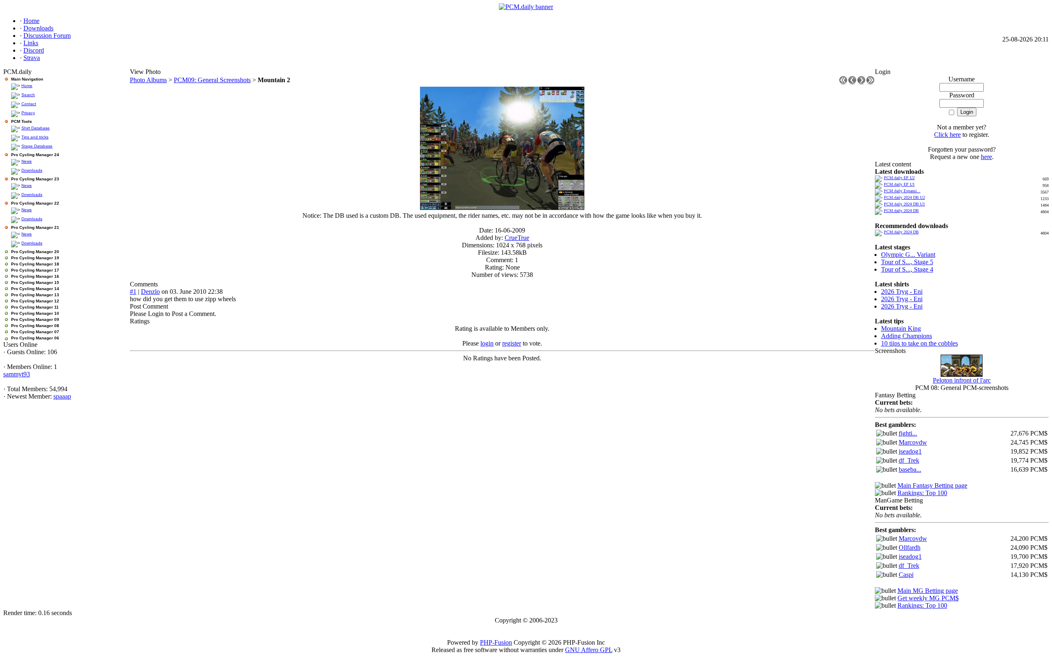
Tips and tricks (34, 137)
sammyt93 (16, 374)
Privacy (28, 113)
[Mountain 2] (502, 207)
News (26, 161)
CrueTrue (517, 237)
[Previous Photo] (852, 82)
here (986, 156)
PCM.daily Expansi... (902, 191)
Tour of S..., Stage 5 (907, 261)
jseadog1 (910, 451)
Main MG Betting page (927, 590)
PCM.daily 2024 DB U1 (904, 204)
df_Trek (909, 460)
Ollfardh (909, 547)
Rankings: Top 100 (922, 492)
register (511, 343)
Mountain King (901, 328)
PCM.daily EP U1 (899, 184)
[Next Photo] (861, 82)
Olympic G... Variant (908, 254)
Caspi (906, 574)
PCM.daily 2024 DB (901, 210)
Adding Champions (906, 335)
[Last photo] (870, 82)
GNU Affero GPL (588, 649)
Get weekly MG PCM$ (928, 598)
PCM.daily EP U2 (899, 177)
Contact (28, 103)
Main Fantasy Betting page (932, 485)
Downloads (31, 170)
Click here (947, 134)
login (487, 343)
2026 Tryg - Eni (902, 291)
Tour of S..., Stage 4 (907, 269)
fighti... (908, 433)
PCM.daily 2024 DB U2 (904, 197)
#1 (133, 291)
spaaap (62, 396)
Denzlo (150, 291)
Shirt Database (35, 128)
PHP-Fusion (496, 642)
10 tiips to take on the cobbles (919, 343)
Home (26, 85)
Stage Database (37, 146)
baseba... (910, 469)
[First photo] (843, 82)
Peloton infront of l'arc (962, 380)
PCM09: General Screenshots (212, 79)
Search (28, 94)
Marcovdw (913, 442)
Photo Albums (148, 79)
